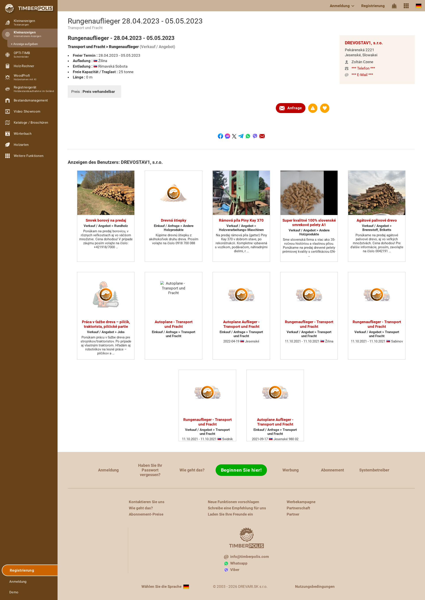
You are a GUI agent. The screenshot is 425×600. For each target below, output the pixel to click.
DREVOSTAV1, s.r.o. (364, 42)
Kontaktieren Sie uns (146, 502)
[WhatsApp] (248, 136)
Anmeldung (340, 6)
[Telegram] (240, 136)
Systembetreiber (374, 470)
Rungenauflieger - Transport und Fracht (309, 324)
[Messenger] (227, 136)
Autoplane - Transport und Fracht (174, 324)
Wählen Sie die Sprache (161, 586)
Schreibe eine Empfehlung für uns (237, 508)
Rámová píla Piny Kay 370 (241, 220)
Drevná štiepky (173, 220)
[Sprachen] (418, 5)
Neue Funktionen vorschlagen (233, 502)
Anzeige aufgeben (25, 44)
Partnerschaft (298, 508)
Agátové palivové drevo (377, 220)
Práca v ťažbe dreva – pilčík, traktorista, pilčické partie (106, 324)
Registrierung (373, 6)
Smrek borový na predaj (106, 220)
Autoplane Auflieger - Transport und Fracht (241, 324)
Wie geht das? (192, 470)
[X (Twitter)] (234, 136)
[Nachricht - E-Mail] (262, 136)
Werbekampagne (301, 502)
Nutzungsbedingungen (315, 586)
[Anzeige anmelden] (312, 108)
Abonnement (332, 470)
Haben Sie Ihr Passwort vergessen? (150, 470)
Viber (234, 569)
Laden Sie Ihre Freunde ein (230, 514)
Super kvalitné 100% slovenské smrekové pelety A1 (309, 222)
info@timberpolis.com (249, 556)
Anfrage (294, 108)
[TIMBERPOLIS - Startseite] (29, 8)
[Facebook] (220, 136)
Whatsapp (238, 563)
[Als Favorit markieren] (324, 108)
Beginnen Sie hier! (241, 470)
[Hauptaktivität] (394, 6)
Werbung (290, 470)
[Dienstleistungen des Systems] (406, 6)
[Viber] (255, 136)
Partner (293, 514)
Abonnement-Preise (146, 514)
